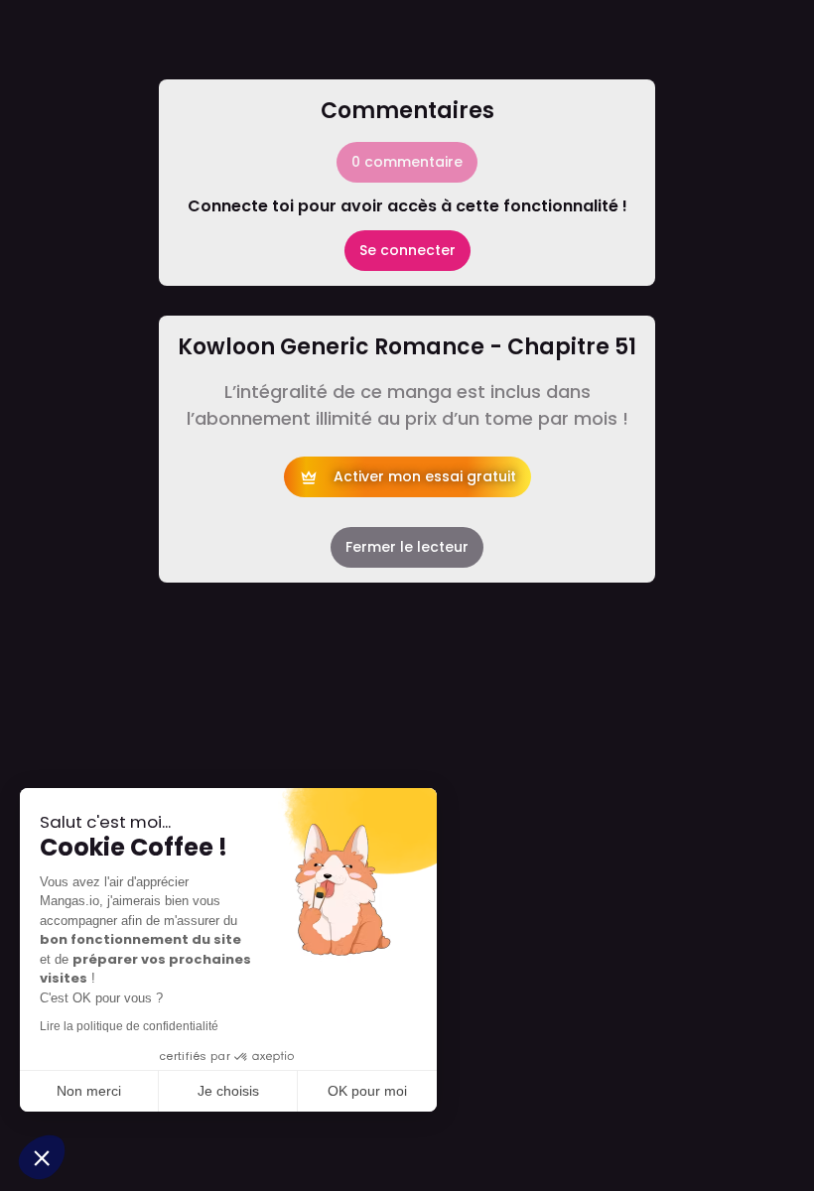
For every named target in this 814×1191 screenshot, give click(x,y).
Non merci (89, 1091)
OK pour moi (367, 1091)
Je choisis (228, 1091)
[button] (42, 1157)
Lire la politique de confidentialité (129, 1026)
